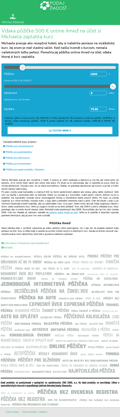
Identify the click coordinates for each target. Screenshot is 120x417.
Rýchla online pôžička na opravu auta (59, 257)
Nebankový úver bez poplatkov (26, 274)
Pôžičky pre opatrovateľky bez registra (17, 393)
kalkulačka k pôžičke (95, 330)
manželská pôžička (64, 336)
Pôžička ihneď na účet (27, 269)
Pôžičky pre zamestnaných (19, 146)
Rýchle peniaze (13, 22)
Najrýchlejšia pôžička (91, 371)
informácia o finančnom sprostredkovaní (26, 243)
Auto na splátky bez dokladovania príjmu (90, 361)
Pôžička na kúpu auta (57, 263)
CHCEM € (61, 130)
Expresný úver (45, 304)
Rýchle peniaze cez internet (87, 262)
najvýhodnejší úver (36, 347)
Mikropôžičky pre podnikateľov (105, 269)
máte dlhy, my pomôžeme (12, 347)
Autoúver (40, 330)
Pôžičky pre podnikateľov (18, 152)
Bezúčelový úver (22, 330)
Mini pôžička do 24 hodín (56, 269)
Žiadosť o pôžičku (55, 311)
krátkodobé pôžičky (88, 335)
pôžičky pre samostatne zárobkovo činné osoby (77, 341)
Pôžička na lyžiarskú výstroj (59, 279)
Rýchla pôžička (96, 347)
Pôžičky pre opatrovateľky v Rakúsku (24, 169)
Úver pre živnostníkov (48, 366)
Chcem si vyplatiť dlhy (38, 340)
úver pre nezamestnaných (62, 400)
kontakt (8, 247)
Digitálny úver (60, 372)
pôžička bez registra (23, 399)
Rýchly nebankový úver (58, 354)
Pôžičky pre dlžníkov (39, 360)
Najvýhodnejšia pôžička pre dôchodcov (102, 274)
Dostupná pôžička (65, 330)
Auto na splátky (19, 317)
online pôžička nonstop (91, 354)
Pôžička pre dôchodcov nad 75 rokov (35, 405)
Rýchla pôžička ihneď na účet (17, 365)
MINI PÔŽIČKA (81, 324)
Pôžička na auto (37, 298)
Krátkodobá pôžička (28, 324)
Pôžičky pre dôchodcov (17, 157)
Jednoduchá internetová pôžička (44, 284)
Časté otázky (12, 411)
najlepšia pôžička (58, 323)
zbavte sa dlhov (109, 341)
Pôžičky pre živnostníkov (18, 163)
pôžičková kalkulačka (87, 317)
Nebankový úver (41, 372)
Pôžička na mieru (92, 299)
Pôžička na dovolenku (100, 278)
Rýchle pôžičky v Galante (34, 411)
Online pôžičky (67, 347)
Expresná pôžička (84, 304)
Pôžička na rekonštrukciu (16, 257)
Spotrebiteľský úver (110, 311)
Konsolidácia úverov (30, 335)
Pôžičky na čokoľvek (69, 274)
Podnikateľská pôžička (71, 298)
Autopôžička (24, 354)
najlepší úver (96, 324)
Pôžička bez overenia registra (77, 392)
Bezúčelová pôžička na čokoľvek (51, 291)
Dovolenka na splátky (22, 372)
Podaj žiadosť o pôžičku (86, 311)
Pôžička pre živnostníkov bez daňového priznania (84, 366)
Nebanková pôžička (27, 311)
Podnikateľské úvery (18, 278)
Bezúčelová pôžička (51, 318)
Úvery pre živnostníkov (81, 269)
